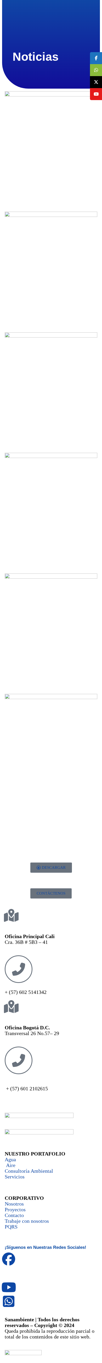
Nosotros (14, 1204)
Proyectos (15, 1209)
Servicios (15, 1176)
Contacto (14, 1215)
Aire (10, 1165)
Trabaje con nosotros (27, 1221)
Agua (10, 1159)
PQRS (11, 1227)
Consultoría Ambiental (29, 1171)
